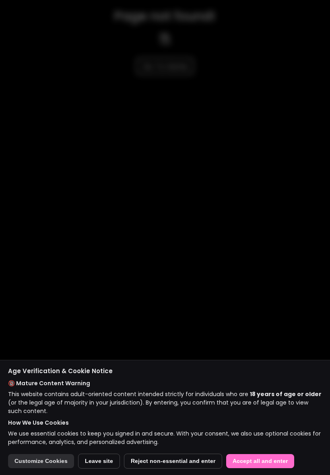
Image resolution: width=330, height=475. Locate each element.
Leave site (99, 461)
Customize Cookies (41, 461)
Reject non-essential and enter (173, 461)
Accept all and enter (260, 461)
